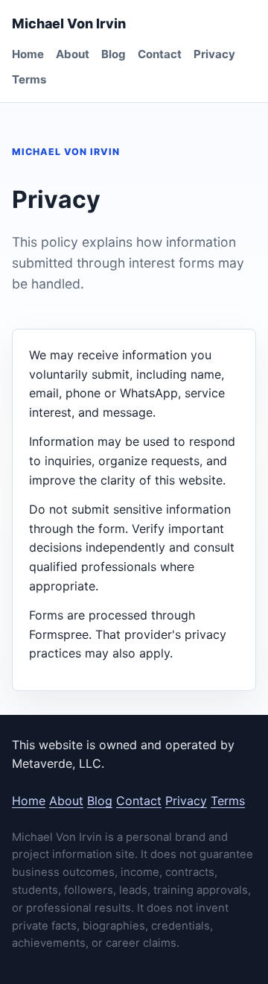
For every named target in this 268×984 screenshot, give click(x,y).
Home (28, 54)
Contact (160, 54)
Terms (29, 79)
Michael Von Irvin (69, 23)
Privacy (214, 54)
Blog (113, 54)
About (72, 54)
